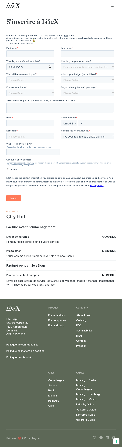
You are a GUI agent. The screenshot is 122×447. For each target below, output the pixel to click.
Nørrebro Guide (85, 414)
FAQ (78, 325)
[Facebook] (101, 438)
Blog (79, 335)
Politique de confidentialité (22, 344)
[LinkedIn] (107, 438)
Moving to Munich (86, 399)
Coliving (81, 320)
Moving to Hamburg (88, 394)
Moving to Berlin (86, 380)
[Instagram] (95, 438)
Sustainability (84, 330)
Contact (81, 340)
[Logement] (26, 308)
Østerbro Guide (85, 419)
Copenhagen (56, 380)
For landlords (56, 325)
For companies (57, 320)
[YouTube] (114, 438)
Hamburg (53, 400)
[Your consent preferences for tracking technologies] (116, 441)
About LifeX (83, 315)
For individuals (56, 315)
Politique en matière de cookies (25, 351)
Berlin (51, 390)
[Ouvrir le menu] (112, 6)
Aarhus (52, 385)
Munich (52, 395)
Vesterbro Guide (86, 409)
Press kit (81, 345)
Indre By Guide (85, 404)
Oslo (51, 405)
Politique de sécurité (18, 357)
